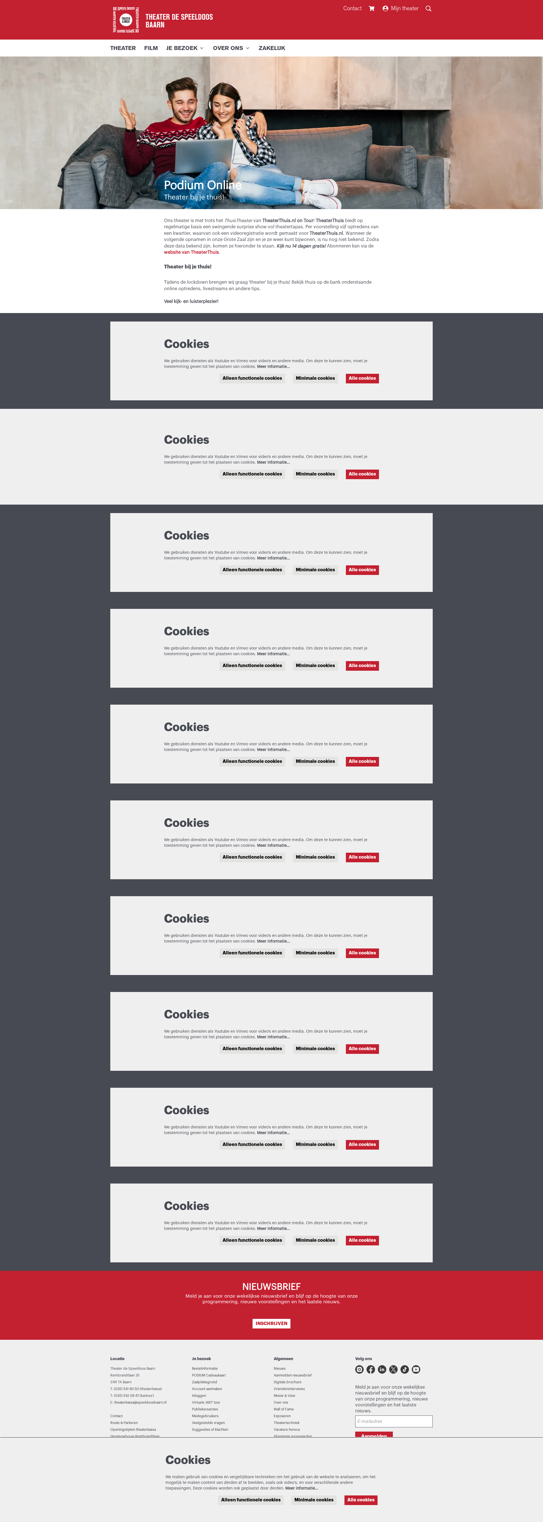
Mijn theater (405, 8)
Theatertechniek (286, 1423)
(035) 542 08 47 (126, 1395)
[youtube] (416, 1369)
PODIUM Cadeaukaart (209, 1375)
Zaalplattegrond (204, 1382)
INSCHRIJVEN (271, 1323)
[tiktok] (404, 1369)
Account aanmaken (207, 1389)
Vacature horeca (287, 1429)
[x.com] (393, 1369)
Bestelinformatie (205, 1368)
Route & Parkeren (124, 1423)
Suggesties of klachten (210, 1429)
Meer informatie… (273, 367)
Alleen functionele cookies (252, 378)
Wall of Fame (284, 1409)
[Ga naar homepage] (161, 19)
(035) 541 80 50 (126, 1389)
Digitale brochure (287, 1382)
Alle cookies (362, 378)
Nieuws (280, 1368)
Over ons (281, 1402)
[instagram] (359, 1369)
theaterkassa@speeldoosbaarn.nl (140, 1402)
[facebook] (371, 1369)
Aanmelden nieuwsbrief (293, 1375)
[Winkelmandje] (372, 8)
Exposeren (282, 1416)
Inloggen (199, 1395)
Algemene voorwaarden (293, 1436)
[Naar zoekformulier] (428, 8)
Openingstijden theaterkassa (133, 1429)
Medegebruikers (205, 1416)
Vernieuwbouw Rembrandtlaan (135, 1436)
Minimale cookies (315, 378)
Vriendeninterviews (289, 1389)
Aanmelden (374, 1436)
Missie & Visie (284, 1395)
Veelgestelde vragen (208, 1423)
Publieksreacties (205, 1409)
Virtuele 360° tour (206, 1402)
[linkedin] (382, 1369)
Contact (352, 8)
